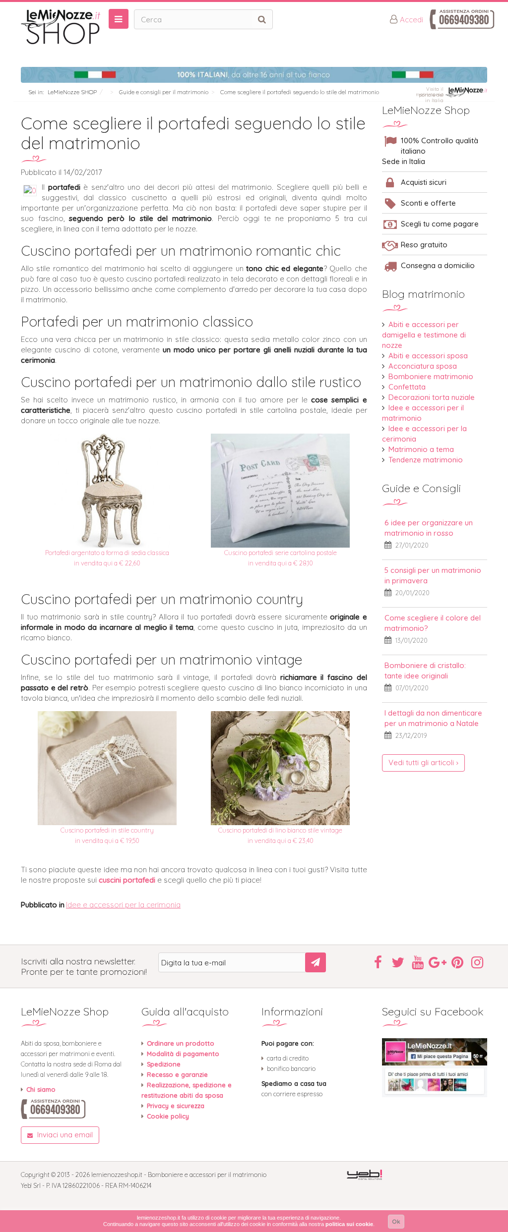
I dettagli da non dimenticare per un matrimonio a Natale (433, 718)
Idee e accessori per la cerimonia (123, 904)
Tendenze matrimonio (425, 459)
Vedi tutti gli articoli (421, 762)
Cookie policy (168, 1116)
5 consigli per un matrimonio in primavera (432, 575)
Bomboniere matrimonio (430, 376)
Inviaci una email (64, 1134)
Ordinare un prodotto (180, 1043)
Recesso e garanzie (177, 1074)
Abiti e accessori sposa (428, 355)
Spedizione (164, 1064)
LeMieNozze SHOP (72, 92)
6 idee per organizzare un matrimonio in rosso (428, 528)
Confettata (407, 387)
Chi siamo (41, 1089)
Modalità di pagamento (183, 1054)
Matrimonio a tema (421, 449)
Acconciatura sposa (422, 366)
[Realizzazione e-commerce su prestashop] (364, 1174)
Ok (396, 1221)
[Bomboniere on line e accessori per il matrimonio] (74, 26)
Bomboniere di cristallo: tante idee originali (425, 670)
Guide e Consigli (421, 488)
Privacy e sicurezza (175, 1106)
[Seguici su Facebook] (435, 1067)
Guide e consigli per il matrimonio (163, 92)
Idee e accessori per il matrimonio (423, 413)
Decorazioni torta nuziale (431, 397)
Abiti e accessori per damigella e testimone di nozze (424, 335)
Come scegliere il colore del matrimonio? (432, 623)
